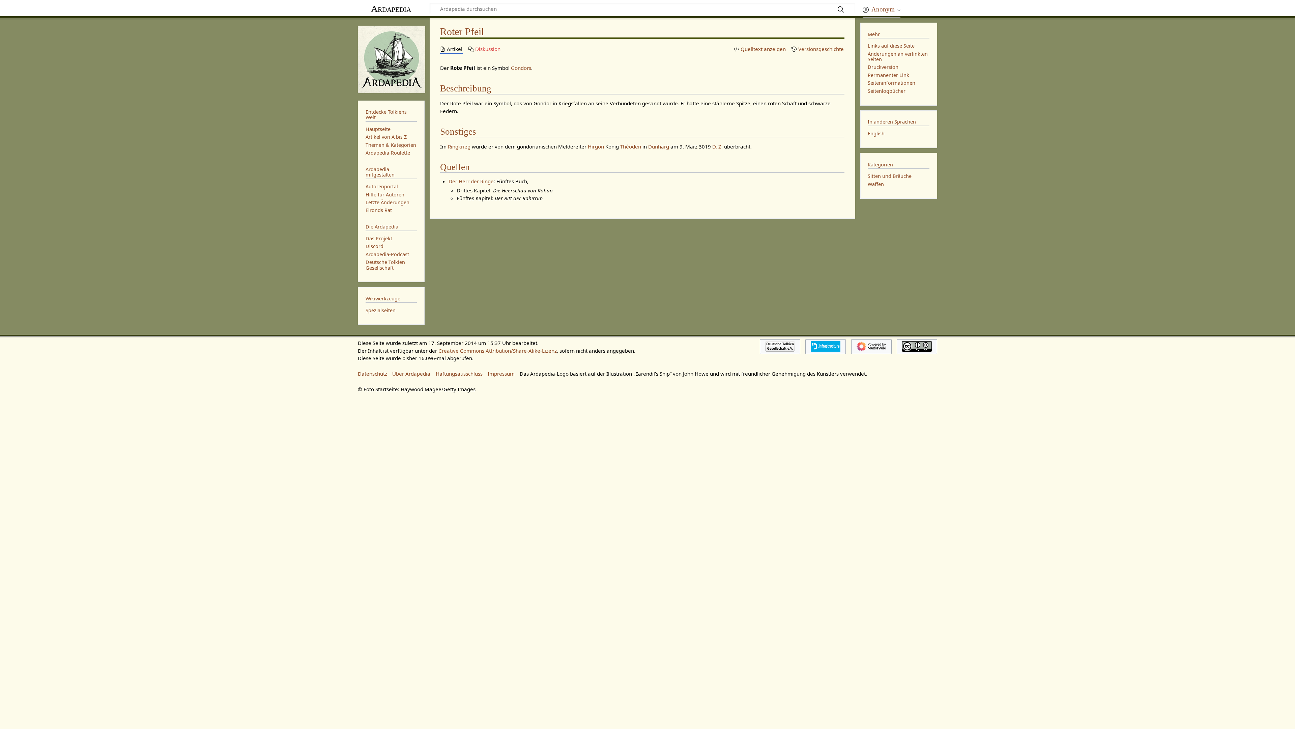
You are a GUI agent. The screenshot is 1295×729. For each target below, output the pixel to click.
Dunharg (658, 146)
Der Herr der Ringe (471, 181)
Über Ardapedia (411, 373)
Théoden (630, 146)
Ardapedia (391, 8)
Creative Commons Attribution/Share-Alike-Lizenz (497, 350)
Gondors (521, 67)
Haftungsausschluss (459, 373)
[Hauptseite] (391, 59)
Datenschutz (372, 373)
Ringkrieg (459, 146)
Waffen (876, 184)
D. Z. (717, 146)
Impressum (501, 373)
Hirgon (596, 146)
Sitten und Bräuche (890, 176)
